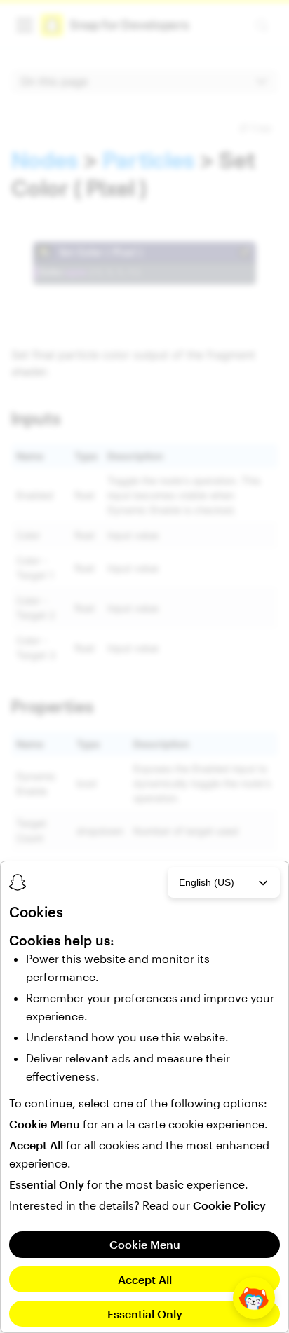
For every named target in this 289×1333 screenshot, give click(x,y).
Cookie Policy (229, 1205)
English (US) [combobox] (206, 882)
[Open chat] (254, 1298)
